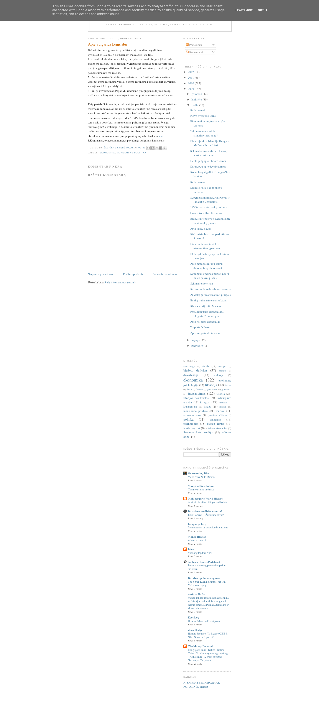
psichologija (190, 424)
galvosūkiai (212, 389)
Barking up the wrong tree (204, 578)
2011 (191, 77)
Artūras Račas (197, 594)
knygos (205, 402)
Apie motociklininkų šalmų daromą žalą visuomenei (206, 266)
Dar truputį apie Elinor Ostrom (208, 161)
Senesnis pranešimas (165, 274)
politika (188, 419)
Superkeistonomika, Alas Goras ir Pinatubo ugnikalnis (209, 200)
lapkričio (197, 99)
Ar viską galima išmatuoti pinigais (210, 295)
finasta (228, 385)
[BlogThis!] (152, 148)
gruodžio (197, 94)
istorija (221, 394)
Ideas (191, 549)
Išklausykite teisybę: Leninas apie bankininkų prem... (210, 221)
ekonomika (107, 152)
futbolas (199, 389)
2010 (191, 83)
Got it (263, 10)
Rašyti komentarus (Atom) (120, 282)
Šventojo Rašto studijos (198, 432)
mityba (222, 406)
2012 (191, 72)
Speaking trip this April (200, 552)
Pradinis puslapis (133, 274)
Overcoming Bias (198, 473)
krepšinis (223, 402)
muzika (220, 411)
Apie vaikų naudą (200, 228)
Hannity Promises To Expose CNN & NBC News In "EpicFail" (208, 635)
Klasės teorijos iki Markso (205, 306)
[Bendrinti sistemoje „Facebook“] (161, 148)
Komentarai (196, 52)
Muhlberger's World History (205, 498)
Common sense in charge (201, 489)
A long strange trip (197, 540)
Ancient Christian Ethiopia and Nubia (207, 502)
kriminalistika (190, 406)
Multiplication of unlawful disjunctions (208, 527)
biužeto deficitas (195, 370)
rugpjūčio (197, 345)
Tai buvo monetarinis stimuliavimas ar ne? (204, 133)
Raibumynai (197, 110)
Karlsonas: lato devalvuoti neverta (210, 289)
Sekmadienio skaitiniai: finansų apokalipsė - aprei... (208, 153)
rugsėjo (196, 340)
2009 (191, 89)
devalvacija (191, 375)
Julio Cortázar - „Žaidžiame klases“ (206, 514)
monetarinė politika (131, 152)
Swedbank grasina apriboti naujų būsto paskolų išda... (209, 276)
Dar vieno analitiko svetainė (205, 511)
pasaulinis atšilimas (217, 415)
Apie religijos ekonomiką (205, 322)
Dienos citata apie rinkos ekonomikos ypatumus (205, 246)
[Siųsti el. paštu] (148, 148)
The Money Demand (200, 646)
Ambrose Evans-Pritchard (204, 562)
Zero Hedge (195, 630)
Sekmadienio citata (201, 283)
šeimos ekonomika (217, 428)
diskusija (218, 375)
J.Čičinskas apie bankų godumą (208, 207)
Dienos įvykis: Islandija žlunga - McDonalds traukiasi (209, 143)
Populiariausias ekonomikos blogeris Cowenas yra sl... (207, 314)
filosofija (211, 385)
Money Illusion (197, 536)
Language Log (197, 524)
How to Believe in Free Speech (204, 621)
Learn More (244, 10)
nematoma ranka (192, 415)
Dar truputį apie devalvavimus (208, 166)
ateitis (205, 366)
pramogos (215, 419)
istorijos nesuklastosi (196, 398)
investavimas (197, 393)
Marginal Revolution (201, 486)
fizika (189, 389)
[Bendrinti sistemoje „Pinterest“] (165, 148)
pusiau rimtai (215, 424)
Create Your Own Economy (206, 213)
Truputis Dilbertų (200, 327)
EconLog (193, 617)
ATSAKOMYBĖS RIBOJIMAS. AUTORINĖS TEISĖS (201, 685)
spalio (195, 105)
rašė (160, 136)
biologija (223, 366)
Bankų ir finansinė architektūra (208, 300)
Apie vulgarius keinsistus (205, 333)
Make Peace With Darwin (201, 476)
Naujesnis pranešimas (100, 274)
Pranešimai (195, 45)
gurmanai (226, 389)
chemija (222, 370)
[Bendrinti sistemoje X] (157, 148)
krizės (207, 406)
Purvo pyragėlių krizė (203, 116)
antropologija (189, 366)
